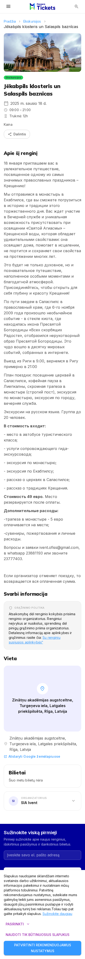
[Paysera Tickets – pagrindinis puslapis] (42, 6)
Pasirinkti (18, 924)
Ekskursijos (32, 21)
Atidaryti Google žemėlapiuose (32, 756)
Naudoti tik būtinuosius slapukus (37, 935)
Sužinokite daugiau (57, 914)
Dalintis (17, 134)
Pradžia (10, 21)
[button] (42, 801)
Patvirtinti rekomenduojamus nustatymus (42, 948)
